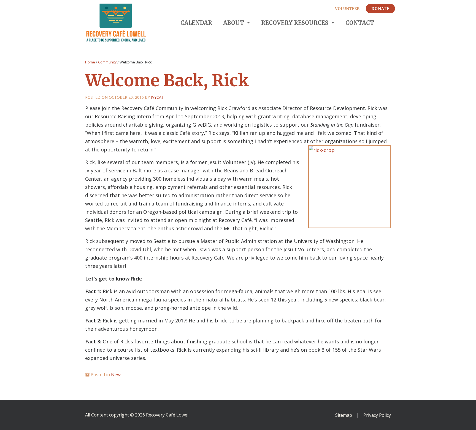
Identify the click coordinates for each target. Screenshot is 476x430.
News (117, 375)
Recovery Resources (295, 22)
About (234, 22)
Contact (359, 22)
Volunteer (347, 8)
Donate (380, 8)
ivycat (157, 97)
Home (90, 62)
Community (107, 62)
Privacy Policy (377, 415)
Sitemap (343, 415)
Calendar (196, 22)
